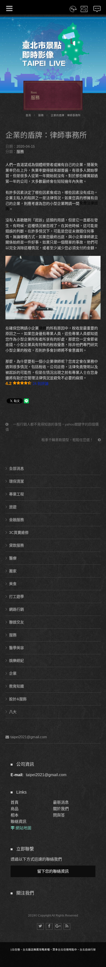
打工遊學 (16, 596)
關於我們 (61, 809)
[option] (53, 55)
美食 (13, 584)
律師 (42, 328)
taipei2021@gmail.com (28, 737)
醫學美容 (16, 648)
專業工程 (16, 494)
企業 (13, 673)
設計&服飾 (18, 699)
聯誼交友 (16, 622)
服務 (41, 115)
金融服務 (16, 520)
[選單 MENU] (9, 8)
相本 (14, 815)
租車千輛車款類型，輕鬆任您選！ (67, 440)
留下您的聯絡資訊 (53, 871)
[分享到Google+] (58, 926)
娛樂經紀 (16, 660)
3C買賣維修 (19, 532)
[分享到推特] (40, 926)
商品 (14, 809)
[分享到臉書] (49, 926)
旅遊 (13, 507)
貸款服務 (16, 545)
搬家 (13, 571)
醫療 (13, 558)
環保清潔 (16, 481)
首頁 (28, 115)
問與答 (59, 815)
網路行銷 (16, 609)
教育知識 (16, 686)
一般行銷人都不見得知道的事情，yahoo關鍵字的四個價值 (52, 426)
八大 (13, 712)
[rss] (67, 926)
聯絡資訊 (18, 821)
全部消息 (16, 468)
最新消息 (61, 802)
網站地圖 (23, 828)
